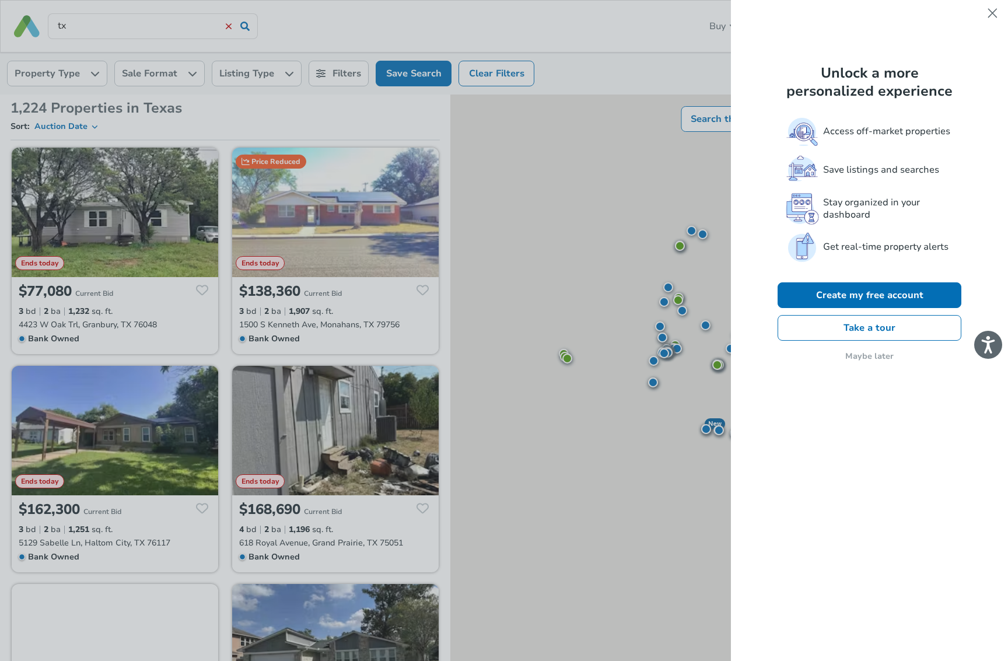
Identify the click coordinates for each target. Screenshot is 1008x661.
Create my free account (869, 295)
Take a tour (869, 327)
